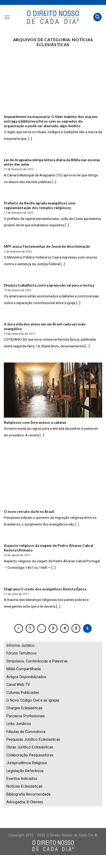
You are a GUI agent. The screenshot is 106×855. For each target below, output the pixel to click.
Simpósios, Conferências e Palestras (37, 661)
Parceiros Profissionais (25, 716)
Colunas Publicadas (22, 692)
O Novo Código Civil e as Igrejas (32, 700)
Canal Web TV (18, 685)
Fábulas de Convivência (25, 732)
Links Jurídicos (18, 724)
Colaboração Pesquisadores (30, 755)
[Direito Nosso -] (53, 17)
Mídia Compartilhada (23, 669)
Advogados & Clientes (24, 802)
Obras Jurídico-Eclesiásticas (29, 747)
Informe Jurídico (20, 645)
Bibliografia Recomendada (28, 794)
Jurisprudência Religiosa (26, 763)
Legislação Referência (24, 771)
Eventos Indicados (21, 778)
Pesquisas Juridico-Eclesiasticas (33, 739)
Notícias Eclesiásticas (24, 786)
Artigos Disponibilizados (26, 677)
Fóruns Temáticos (21, 653)
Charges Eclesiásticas (24, 708)
